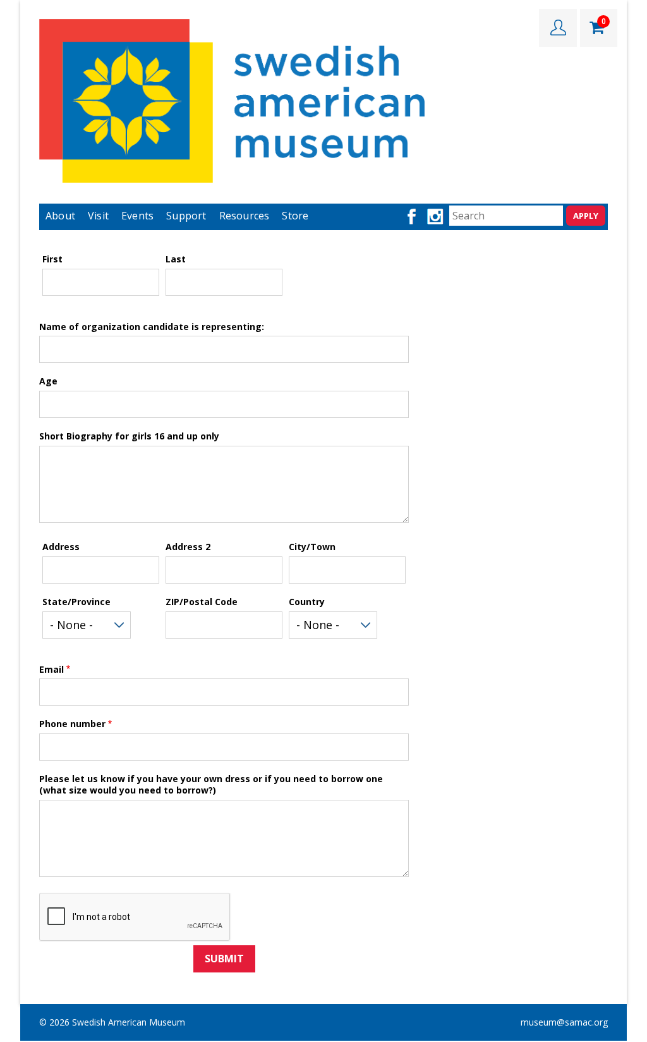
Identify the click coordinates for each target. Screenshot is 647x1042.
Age (48, 381)
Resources (244, 216)
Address (61, 547)
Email (51, 669)
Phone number (72, 724)
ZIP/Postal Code (202, 602)
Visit (98, 216)
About (60, 216)
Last (176, 259)
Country (307, 602)
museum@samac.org (564, 1022)
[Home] (232, 100)
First (52, 259)
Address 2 (188, 547)
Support (186, 216)
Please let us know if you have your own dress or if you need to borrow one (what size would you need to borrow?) (211, 785)
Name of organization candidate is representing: (151, 327)
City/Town (312, 547)
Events (137, 216)
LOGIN (558, 28)
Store (295, 216)
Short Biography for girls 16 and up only (129, 436)
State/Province (76, 602)
